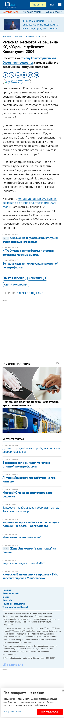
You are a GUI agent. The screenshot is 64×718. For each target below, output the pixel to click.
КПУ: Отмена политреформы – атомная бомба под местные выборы (28, 252)
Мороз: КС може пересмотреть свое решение (27, 494)
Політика (18, 36)
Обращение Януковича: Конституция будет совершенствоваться (30, 240)
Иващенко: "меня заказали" (22, 537)
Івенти (6, 596)
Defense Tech (10, 12)
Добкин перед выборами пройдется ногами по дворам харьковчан (32, 450)
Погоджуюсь (49, 711)
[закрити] (63, 691)
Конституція (37, 278)
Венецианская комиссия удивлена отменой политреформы (30, 265)
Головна (7, 36)
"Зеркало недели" (30, 293)
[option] (32, 24)
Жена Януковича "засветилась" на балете (29, 550)
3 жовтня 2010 (33, 36)
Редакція (7, 600)
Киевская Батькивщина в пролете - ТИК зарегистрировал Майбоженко (30, 576)
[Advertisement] (32, 326)
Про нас (7, 589)
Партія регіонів (14, 278)
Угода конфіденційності (15, 607)
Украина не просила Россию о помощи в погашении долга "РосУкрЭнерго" (31, 524)
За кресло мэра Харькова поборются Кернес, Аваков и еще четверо (31, 509)
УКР (52, 4)
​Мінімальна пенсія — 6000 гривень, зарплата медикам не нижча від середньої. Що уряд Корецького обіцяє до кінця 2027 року (40, 28)
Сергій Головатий (16, 284)
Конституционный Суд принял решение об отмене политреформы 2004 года (30, 203)
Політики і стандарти (14, 603)
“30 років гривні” (32, 12)
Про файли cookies (12, 711)
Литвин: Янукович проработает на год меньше (29, 479)
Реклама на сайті (11, 593)
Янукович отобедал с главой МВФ (24, 563)
